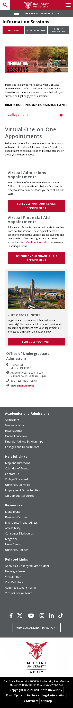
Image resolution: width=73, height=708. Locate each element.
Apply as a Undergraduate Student (27, 566)
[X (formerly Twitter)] (19, 615)
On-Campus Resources (19, 496)
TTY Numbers (29, 701)
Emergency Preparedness (21, 522)
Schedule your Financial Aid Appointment (36, 258)
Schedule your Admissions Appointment (36, 205)
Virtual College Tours (18, 593)
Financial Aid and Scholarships (24, 441)
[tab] (36, 115)
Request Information (58, 30)
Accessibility (12, 528)
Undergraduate (15, 571)
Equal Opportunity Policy (22, 695)
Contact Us (12, 474)
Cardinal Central (36, 242)
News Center (13, 544)
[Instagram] (42, 615)
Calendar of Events (17, 468)
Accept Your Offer (35, 30)
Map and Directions (17, 463)
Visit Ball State (14, 582)
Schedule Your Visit (36, 341)
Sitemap (46, 701)
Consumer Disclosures (19, 533)
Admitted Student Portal (20, 587)
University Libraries (17, 485)
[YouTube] (31, 615)
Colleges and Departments (22, 447)
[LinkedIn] (51, 615)
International (13, 430)
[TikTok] (60, 615)
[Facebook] (11, 615)
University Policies (16, 550)
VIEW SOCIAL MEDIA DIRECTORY (36, 628)
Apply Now (13, 30)
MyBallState (12, 512)
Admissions (12, 420)
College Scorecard (16, 479)
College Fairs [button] (18, 115)
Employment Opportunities (22, 490)
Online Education (16, 436)
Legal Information (53, 695)
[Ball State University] (36, 658)
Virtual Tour (13, 577)
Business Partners (17, 517)
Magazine (11, 539)
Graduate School (15, 425)
